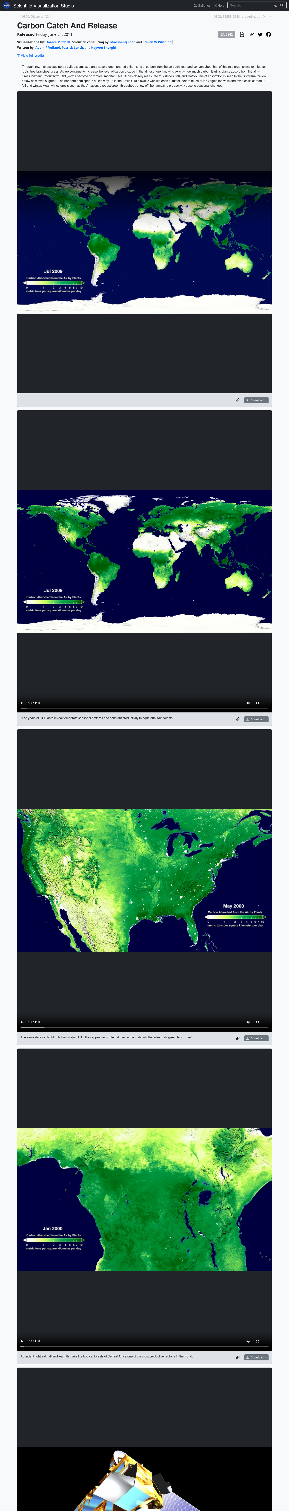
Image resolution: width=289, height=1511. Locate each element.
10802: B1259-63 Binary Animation (237, 16)
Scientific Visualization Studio (43, 5)
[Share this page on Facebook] (268, 34)
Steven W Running (157, 42)
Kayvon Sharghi (103, 47)
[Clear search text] (275, 5)
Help (220, 5)
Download (257, 400)
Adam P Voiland (47, 47)
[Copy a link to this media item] (238, 400)
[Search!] (282, 5)
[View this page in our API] (242, 34)
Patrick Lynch (72, 47)
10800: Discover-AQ (34, 16)
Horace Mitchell (58, 42)
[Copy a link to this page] (252, 34)
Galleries (204, 5)
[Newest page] (270, 16)
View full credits (33, 55)
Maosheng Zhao (122, 42)
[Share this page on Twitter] (260, 34)
